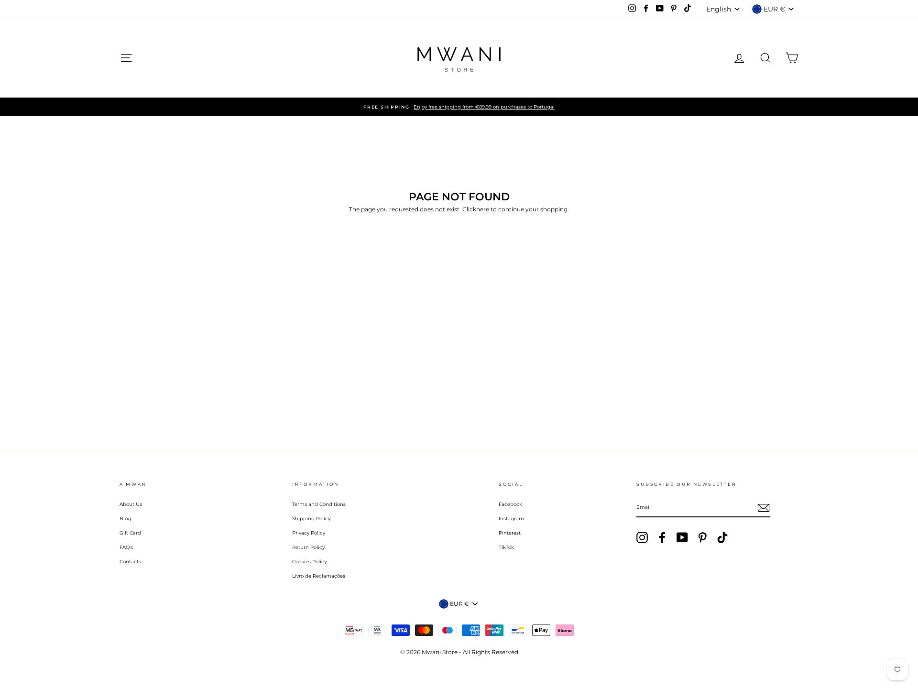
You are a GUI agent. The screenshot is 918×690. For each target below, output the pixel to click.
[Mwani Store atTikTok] (722, 537)
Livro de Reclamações (318, 576)
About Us (131, 504)
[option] (459, 106)
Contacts (130, 562)
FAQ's (126, 547)
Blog (125, 518)
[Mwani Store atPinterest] (702, 537)
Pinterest (510, 533)
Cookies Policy (309, 562)
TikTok (506, 547)
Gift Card (130, 533)
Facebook (510, 504)
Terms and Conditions (319, 504)
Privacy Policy (308, 533)
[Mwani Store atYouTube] (682, 537)
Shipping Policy (311, 518)
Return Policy (308, 547)
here (482, 209)
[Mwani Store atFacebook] (662, 537)
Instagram (511, 518)
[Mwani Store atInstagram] (642, 537)
